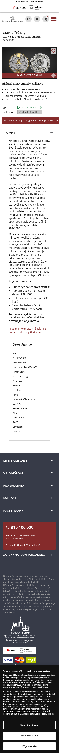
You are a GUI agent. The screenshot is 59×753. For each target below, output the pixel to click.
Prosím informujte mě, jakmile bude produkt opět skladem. (27, 330)
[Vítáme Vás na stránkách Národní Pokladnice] (37, 19)
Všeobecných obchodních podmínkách (22, 711)
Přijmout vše (29, 746)
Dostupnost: (8, 112)
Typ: (4, 107)
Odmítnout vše (29, 735)
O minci (10, 132)
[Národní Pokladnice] (12, 19)
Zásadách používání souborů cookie (37, 714)
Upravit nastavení (29, 725)
